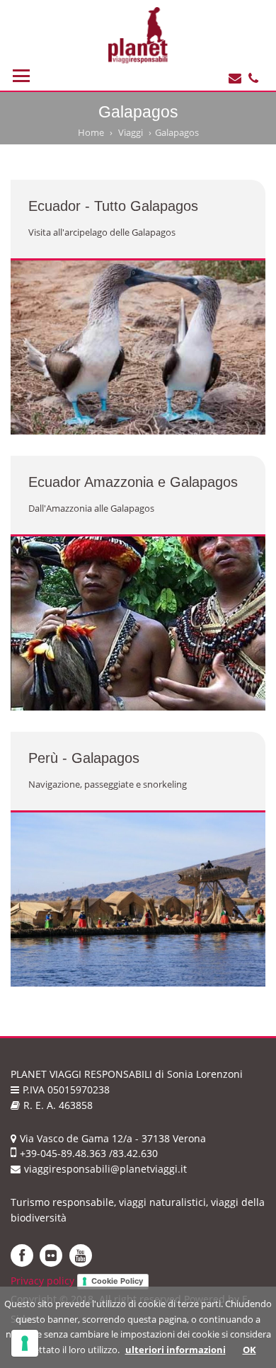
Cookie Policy (117, 1281)
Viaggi (130, 132)
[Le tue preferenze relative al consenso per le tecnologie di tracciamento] (24, 1343)
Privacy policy (42, 1280)
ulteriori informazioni (175, 1349)
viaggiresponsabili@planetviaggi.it (105, 1169)
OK (249, 1349)
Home (91, 132)
